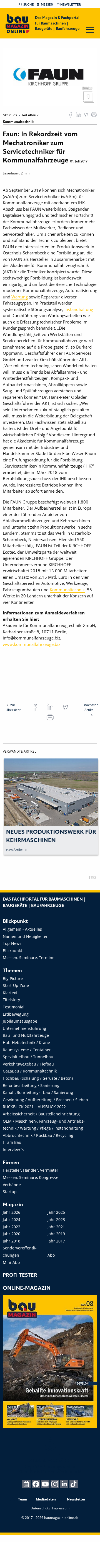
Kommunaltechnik (67, 589)
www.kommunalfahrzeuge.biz (31, 644)
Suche (28, 4)
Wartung (19, 297)
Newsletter (70, 4)
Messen (47, 4)
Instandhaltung (78, 309)
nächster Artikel (91, 707)
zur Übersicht (13, 707)
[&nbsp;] (50, 77)
